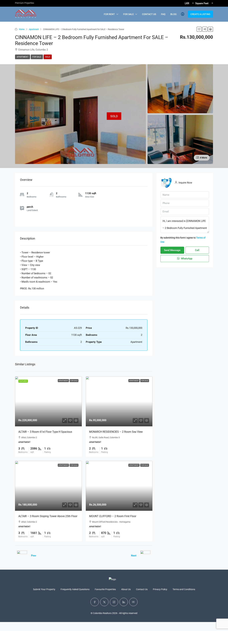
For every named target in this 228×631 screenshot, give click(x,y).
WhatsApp (186, 258)
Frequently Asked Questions (75, 589)
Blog (173, 14)
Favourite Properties (105, 589)
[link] (48, 401)
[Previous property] (22, 556)
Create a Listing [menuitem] (200, 14)
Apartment (34, 29)
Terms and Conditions (184, 589)
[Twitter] (104, 602)
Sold (47, 57)
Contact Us (149, 14)
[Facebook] (94, 602)
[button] (199, 29)
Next (133, 555)
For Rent (109, 14)
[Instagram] (114, 602)
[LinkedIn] (124, 602)
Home (22, 29)
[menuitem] (182, 14)
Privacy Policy (160, 589)
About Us (126, 589)
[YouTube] (133, 602)
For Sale (128, 14)
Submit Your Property (44, 589)
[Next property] (145, 556)
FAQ (163, 14)
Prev (33, 555)
